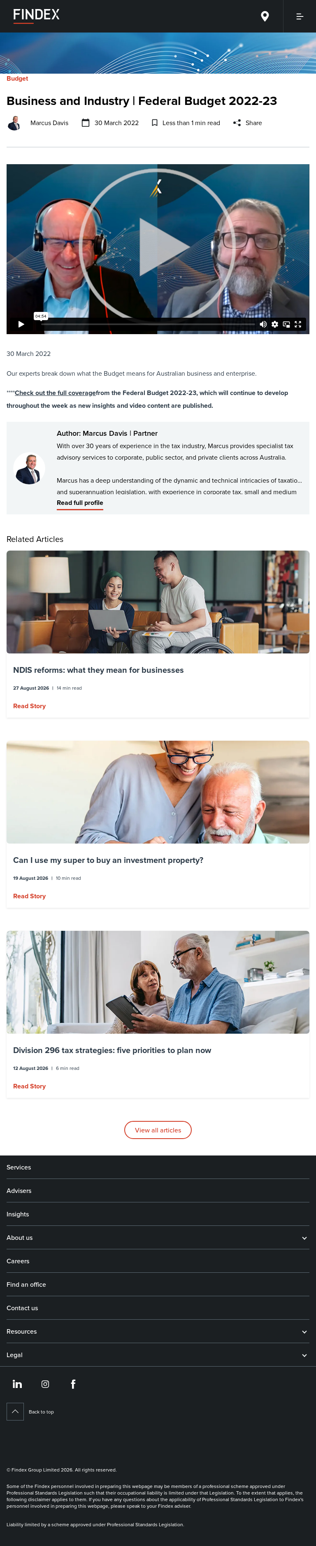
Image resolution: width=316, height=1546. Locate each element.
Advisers (19, 1190)
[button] (158, 634)
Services (19, 1167)
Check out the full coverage (55, 393)
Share (254, 122)
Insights (18, 1213)
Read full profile (80, 502)
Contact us (22, 1307)
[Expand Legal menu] (304, 1355)
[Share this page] (237, 122)
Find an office (26, 1284)
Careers (18, 1260)
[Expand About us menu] (304, 1237)
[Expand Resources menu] (304, 1331)
